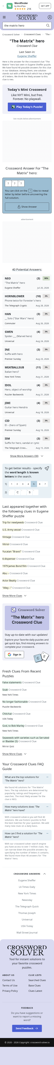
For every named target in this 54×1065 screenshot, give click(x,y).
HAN (8, 314)
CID (7, 420)
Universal (27, 919)
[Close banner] (3, 5)
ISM (7, 438)
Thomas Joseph (27, 913)
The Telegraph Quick (27, 906)
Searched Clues (37, 980)
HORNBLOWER (14, 296)
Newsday (27, 900)
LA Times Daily (27, 887)
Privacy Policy (10, 990)
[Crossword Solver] (27, 17)
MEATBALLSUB (14, 367)
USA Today (7, 718)
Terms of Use (9, 985)
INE (7, 349)
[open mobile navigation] (4, 17)
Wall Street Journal (27, 932)
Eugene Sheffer (27, 56)
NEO (8, 278)
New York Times (10, 694)
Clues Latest (35, 990)
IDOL (8, 385)
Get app (45, 5)
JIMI (7, 403)
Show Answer (29, 206)
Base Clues (34, 985)
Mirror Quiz (8, 746)
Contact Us (8, 980)
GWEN (9, 331)
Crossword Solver (11, 34)
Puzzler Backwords (11, 706)
